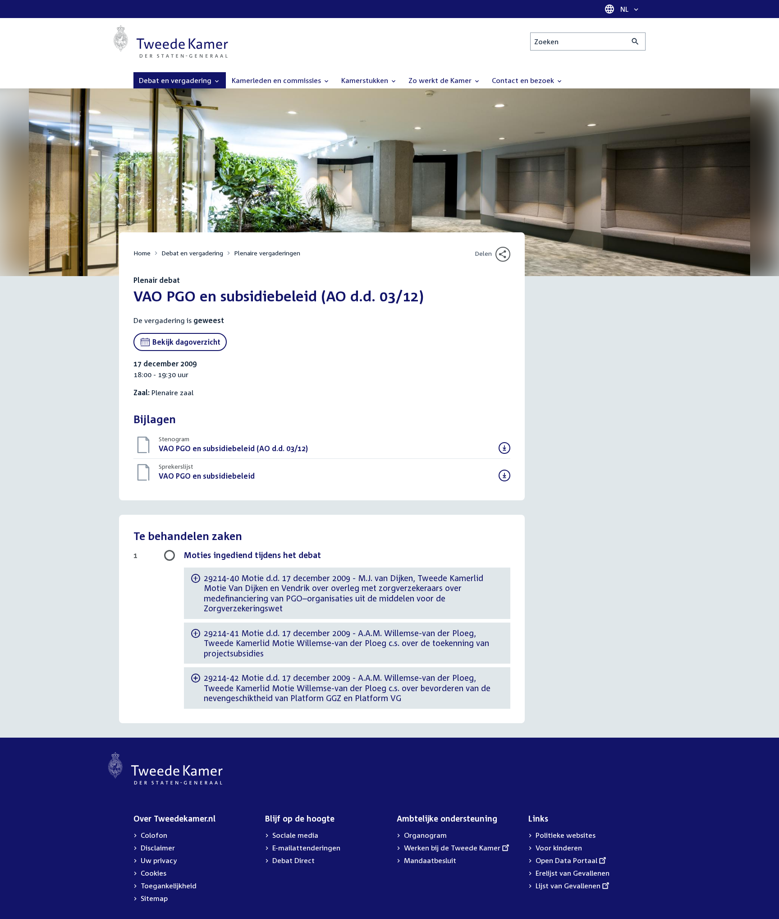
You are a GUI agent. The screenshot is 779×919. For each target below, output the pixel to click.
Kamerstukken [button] (365, 80)
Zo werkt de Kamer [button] (440, 80)
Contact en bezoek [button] (524, 80)
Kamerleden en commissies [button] (277, 80)
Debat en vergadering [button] (176, 80)
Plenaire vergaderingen (267, 253)
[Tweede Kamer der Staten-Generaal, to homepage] (171, 41)
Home (142, 253)
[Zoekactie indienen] (635, 41)
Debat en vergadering (192, 253)
